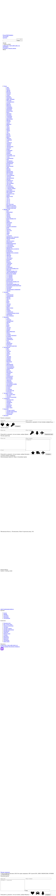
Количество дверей (11, 273)
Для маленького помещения (13, 289)
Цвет (7, 87)
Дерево (8, 130)
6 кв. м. (8, 201)
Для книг (8, 256)
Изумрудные (9, 111)
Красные (8, 92)
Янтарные (8, 115)
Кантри (8, 164)
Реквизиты (9, 405)
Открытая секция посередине (13, 285)
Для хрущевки (10, 183)
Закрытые (8, 380)
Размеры (8, 359)
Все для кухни (10, 204)
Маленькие (9, 222)
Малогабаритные (10, 191)
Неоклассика (9, 171)
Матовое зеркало (10, 238)
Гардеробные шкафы (11, 384)
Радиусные (9, 154)
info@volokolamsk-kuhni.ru (7, 609)
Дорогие (8, 145)
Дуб (7, 132)
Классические (9, 166)
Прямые (8, 153)
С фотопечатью (10, 246)
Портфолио (9, 402)
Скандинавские (10, 175)
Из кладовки (9, 378)
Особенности (9, 180)
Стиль (7, 157)
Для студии (9, 181)
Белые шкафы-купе (11, 218)
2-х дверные (9, 275)
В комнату (9, 386)
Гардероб (8, 288)
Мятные (8, 120)
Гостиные (6, 292)
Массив (8, 134)
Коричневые (9, 212)
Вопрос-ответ (9, 412)
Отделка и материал (11, 226)
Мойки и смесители (11, 206)
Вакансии (8, 406)
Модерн (8, 168)
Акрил (8, 128)
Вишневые (9, 109)
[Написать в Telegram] (28, 686)
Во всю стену (9, 280)
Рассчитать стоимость (14, 646)
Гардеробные (7, 347)
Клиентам (6, 409)
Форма (8, 149)
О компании (7, 398)
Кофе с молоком (10, 99)
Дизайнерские (9, 162)
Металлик (8, 100)
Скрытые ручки (10, 193)
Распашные (9, 286)
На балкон (9, 259)
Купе (7, 340)
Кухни (5, 86)
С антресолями (10, 187)
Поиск (18, 40)
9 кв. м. (8, 202)
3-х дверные (9, 276)
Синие (8, 122)
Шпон (7, 137)
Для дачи (8, 184)
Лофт (7, 167)
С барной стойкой (10, 188)
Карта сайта (9, 407)
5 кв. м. (8, 200)
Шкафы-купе (7, 209)
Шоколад (8, 104)
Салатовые (9, 117)
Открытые (9, 381)
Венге (7, 112)
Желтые (8, 91)
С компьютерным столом (12, 313)
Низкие (8, 265)
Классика (8, 319)
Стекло (8, 239)
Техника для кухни (11, 208)
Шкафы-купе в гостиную (12, 248)
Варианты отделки (11, 205)
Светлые (8, 217)
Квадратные (9, 372)
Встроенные (9, 185)
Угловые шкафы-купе (11, 271)
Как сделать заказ (10, 394)
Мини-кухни (9, 196)
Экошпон (8, 138)
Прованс (8, 170)
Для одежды (9, 258)
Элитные (8, 147)
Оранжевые (9, 108)
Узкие (7, 197)
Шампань (8, 105)
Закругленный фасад (11, 272)
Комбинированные (11, 243)
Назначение (9, 247)
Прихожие (6, 317)
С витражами (9, 244)
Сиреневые (9, 116)
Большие (8, 223)
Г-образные (9, 263)
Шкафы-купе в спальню (12, 252)
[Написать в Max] (2, 649)
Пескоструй (9, 242)
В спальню (9, 389)
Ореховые (8, 113)
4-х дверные (9, 277)
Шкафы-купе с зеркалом (12, 237)
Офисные (8, 255)
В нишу (8, 388)
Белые (7, 88)
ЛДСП (8, 133)
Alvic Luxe (9, 230)
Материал (8, 124)
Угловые (8, 151)
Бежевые (8, 96)
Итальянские (9, 163)
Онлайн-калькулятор (11, 411)
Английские (9, 160)
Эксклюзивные (10, 178)
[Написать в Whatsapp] (28, 723)
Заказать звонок (4, 646)
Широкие (8, 269)
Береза (8, 129)
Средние (8, 225)
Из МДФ (8, 336)
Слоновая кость (10, 101)
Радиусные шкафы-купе (12, 268)
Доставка (8, 395)
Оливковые (9, 107)
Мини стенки (9, 307)
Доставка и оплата (8, 393)
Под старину (9, 174)
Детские (8, 254)
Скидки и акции (10, 410)
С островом (9, 189)
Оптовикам (9, 414)
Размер (8, 195)
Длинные (8, 264)
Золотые (8, 121)
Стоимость (9, 142)
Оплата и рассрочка (11, 397)
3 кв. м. (8, 199)
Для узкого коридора (11, 346)
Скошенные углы (10, 155)
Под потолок (9, 283)
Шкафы (5, 614)
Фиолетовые (9, 118)
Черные (8, 90)
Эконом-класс (9, 146)
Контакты (6, 415)
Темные (8, 214)
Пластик (8, 136)
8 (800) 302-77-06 (7, 45)
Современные (9, 158)
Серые (8, 95)
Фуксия (8, 103)
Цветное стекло (10, 241)
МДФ (7, 125)
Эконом (8, 290)
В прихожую (9, 251)
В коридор (9, 250)
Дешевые (8, 143)
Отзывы (8, 403)
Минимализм (9, 172)
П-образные (9, 150)
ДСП (7, 141)
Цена (7, 355)
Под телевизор (10, 315)
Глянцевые (9, 97)
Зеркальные (9, 338)
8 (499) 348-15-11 (16, 45)
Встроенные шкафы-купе (12, 281)
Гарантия (8, 401)
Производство (9, 399)
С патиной (9, 139)
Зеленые (8, 94)
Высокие (8, 262)
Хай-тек (8, 179)
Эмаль (8, 126)
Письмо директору (5, 872)
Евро (7, 159)
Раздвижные (9, 382)
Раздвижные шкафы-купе (12, 284)
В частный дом (10, 390)
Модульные (9, 192)
